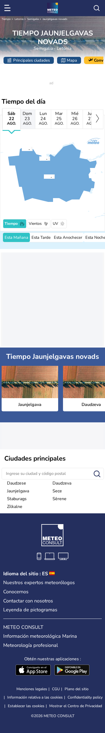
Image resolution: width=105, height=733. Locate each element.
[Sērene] (39, 158)
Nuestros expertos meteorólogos (39, 582)
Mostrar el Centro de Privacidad (75, 706)
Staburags (17, 499)
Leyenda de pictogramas (30, 609)
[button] (23, 148)
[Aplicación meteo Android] (71, 670)
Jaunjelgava (18, 491)
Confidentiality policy (85, 697)
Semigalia (33, 19)
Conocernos (16, 591)
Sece (57, 491)
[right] (97, 119)
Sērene (59, 499)
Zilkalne (14, 507)
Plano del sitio (77, 689)
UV (55, 223)
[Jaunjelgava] (21, 149)
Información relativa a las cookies (35, 697)
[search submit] (97, 474)
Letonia (19, 19)
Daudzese (16, 483)
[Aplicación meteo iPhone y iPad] (33, 670)
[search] (96, 8)
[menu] (8, 8)
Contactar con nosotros (28, 601)
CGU (56, 689)
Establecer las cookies (26, 706)
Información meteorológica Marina (40, 636)
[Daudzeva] (43, 176)
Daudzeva (61, 483)
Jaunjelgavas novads (55, 19)
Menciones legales (31, 689)
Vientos (35, 223)
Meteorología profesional (30, 645)
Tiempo (6, 19)
